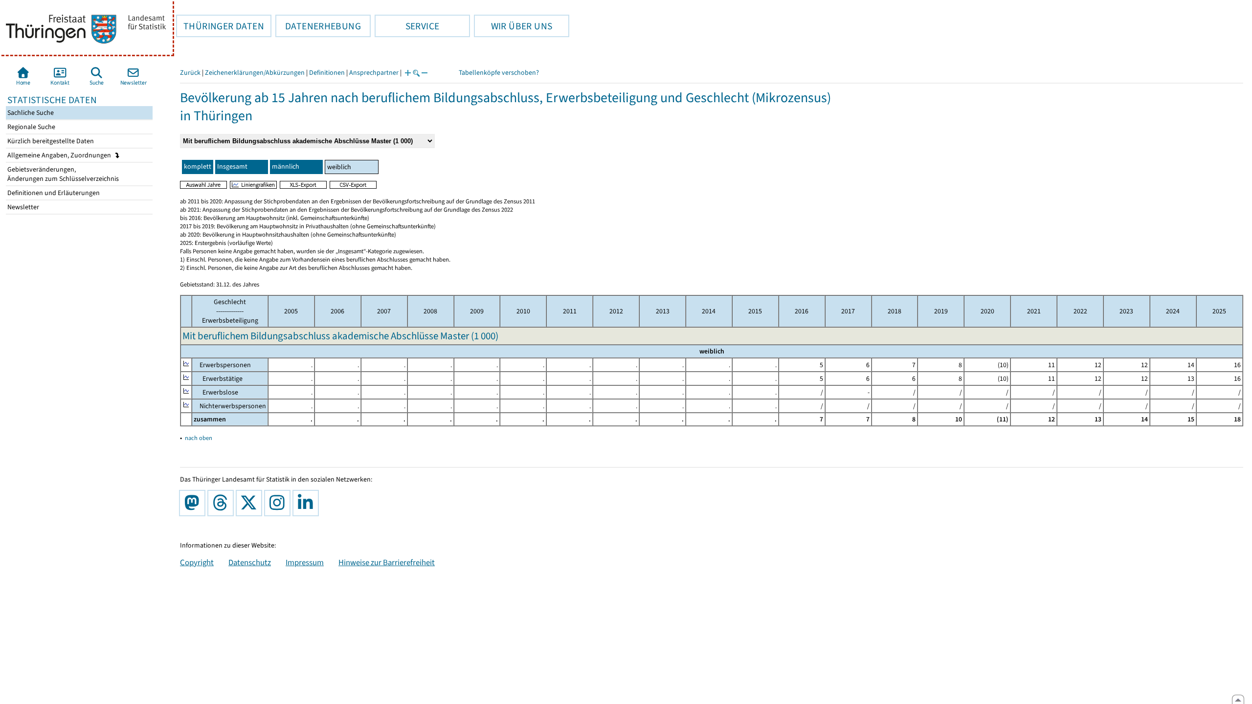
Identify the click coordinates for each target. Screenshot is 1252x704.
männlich (285, 166)
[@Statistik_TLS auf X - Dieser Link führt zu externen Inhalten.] (251, 503)
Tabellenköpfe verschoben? (499, 72)
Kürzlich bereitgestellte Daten (50, 141)
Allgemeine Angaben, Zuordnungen (60, 155)
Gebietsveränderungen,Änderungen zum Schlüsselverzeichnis (62, 174)
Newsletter (22, 207)
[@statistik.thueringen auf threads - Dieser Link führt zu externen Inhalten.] (222, 503)
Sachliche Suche (30, 112)
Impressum (305, 562)
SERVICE (407, 26)
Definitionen (327, 72)
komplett (197, 166)
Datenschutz (249, 562)
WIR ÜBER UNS (513, 26)
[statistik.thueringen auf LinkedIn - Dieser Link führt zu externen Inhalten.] (307, 503)
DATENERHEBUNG (318, 26)
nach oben (198, 438)
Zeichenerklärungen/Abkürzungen (255, 72)
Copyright (197, 562)
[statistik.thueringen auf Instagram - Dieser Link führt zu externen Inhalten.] (279, 503)
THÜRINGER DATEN (220, 26)
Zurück (190, 72)
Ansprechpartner (374, 72)
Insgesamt (232, 166)
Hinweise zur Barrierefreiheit (386, 562)
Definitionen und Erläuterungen (53, 193)
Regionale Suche (30, 127)
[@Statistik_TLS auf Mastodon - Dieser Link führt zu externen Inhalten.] (194, 503)
